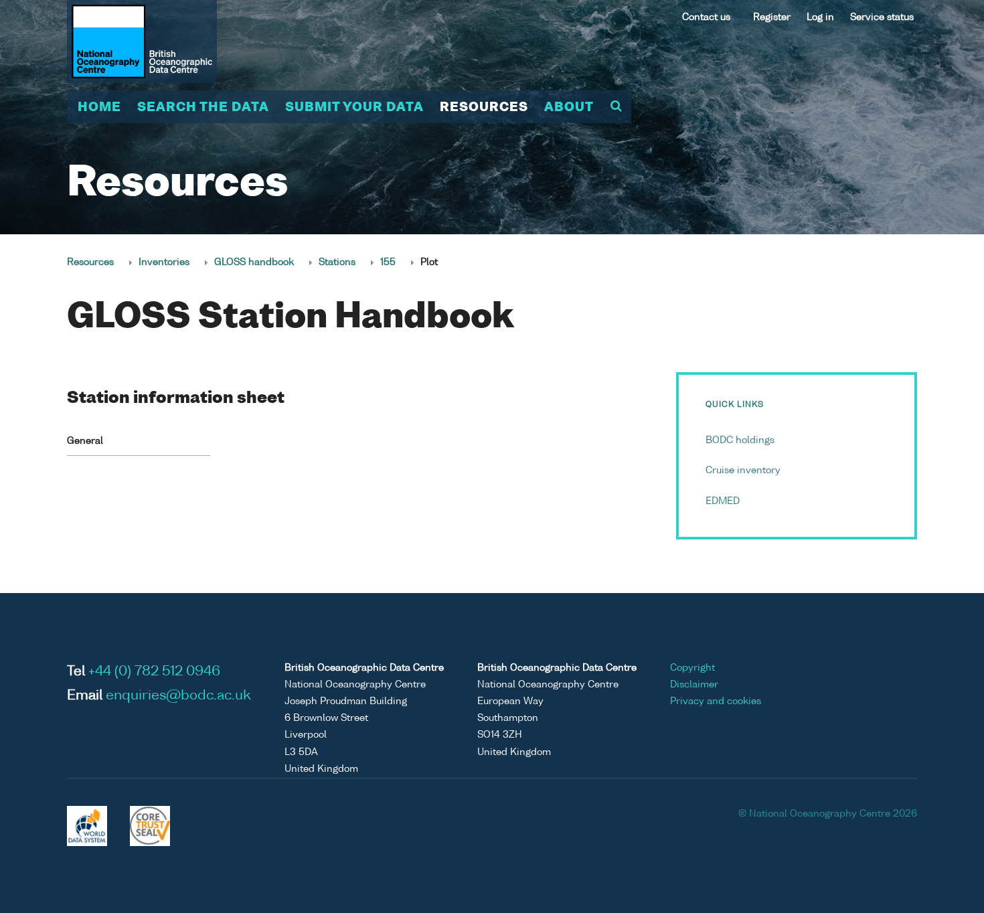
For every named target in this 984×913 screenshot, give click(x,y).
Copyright (692, 668)
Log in (820, 17)
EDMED (723, 501)
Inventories (164, 262)
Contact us (706, 17)
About (569, 108)
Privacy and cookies (715, 701)
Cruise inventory (743, 470)
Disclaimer (694, 684)
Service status (882, 17)
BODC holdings (740, 440)
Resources (484, 108)
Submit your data (354, 108)
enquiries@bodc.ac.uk (178, 696)
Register (772, 17)
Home (99, 108)
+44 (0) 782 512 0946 (154, 672)
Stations (337, 262)
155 (388, 262)
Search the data (203, 108)
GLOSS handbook (254, 262)
